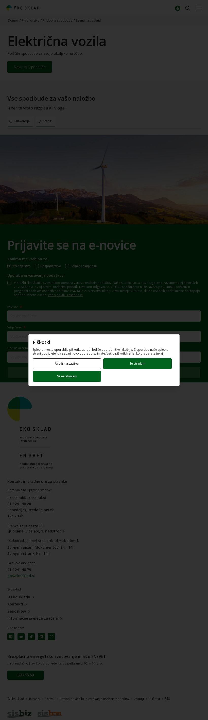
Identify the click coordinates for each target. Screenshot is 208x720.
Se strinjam (137, 363)
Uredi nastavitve (67, 363)
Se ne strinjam (67, 376)
